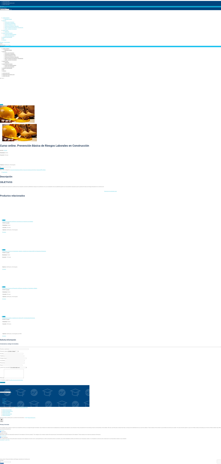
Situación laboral (4, 351)
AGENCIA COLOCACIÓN (7, 37)
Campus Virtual (3, 8)
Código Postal (3, 358)
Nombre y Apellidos (4, 349)
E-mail (1, 353)
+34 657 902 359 (5, 4)
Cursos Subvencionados (7, 33)
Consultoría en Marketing (10, 23)
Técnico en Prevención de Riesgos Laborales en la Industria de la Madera (17, 221)
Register (1, 42)
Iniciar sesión (7, 42)
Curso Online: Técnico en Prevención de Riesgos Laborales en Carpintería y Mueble (19, 288)
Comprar (1, 168)
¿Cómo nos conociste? (5, 367)
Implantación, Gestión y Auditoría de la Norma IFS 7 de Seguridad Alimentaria (18, 318)
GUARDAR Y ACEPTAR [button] (4, 440)
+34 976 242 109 (5, 1)
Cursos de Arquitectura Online (16, 169)
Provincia (2, 362)
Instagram (4, 402)
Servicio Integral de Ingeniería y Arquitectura (14, 27)
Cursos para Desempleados (10, 34)
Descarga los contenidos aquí (110, 191)
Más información (31, 417)
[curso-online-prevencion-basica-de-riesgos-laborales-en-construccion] (17, 122)
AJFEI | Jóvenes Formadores (11, 28)
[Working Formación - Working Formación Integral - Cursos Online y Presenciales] (3, 15)
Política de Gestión (6, 415)
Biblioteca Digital (8, 19)
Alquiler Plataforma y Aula (10, 24)
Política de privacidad (6, 409)
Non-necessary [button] (3, 435)
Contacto (4, 40)
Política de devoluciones (7, 411)
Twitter (3, 400)
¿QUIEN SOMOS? (5, 17)
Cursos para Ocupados (9, 35)
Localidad (2, 360)
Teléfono (2, 355)
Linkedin (4, 401)
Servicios (4, 20)
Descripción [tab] (4, 172)
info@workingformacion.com (8, 3)
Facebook (4, 398)
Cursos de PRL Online (41, 169)
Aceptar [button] (26, 417)
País (1, 365)
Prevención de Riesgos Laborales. (12, 26)
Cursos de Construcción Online (29, 169)
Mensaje (2, 377)
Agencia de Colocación (7, 414)
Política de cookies (6, 412)
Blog (3, 38)
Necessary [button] (2, 430)
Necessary (3, 431)
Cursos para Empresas (9, 22)
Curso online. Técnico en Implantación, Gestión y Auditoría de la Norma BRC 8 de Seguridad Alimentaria (24, 251)
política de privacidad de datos (16, 380)
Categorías (7, 31)
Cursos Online (5, 30)
